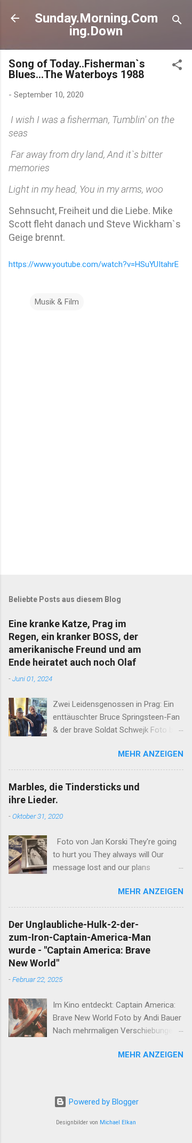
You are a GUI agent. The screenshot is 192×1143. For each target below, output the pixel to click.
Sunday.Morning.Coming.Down (96, 25)
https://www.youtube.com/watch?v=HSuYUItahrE (94, 264)
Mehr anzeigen (150, 754)
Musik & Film (57, 302)
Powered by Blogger (103, 1102)
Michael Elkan (118, 1122)
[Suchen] (177, 21)
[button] (177, 66)
